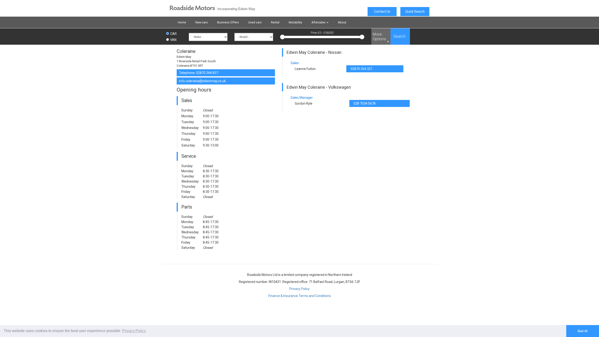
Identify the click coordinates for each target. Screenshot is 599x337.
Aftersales (318, 22)
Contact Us (382, 11)
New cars (201, 22)
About (342, 22)
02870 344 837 (207, 73)
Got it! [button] (583, 331)
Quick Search (415, 11)
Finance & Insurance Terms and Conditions (299, 296)
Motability (295, 22)
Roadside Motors (212, 8)
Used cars (255, 22)
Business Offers (228, 22)
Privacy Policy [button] (134, 331)
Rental (275, 22)
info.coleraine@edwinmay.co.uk (202, 81)
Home (182, 22)
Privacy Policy (299, 289)
